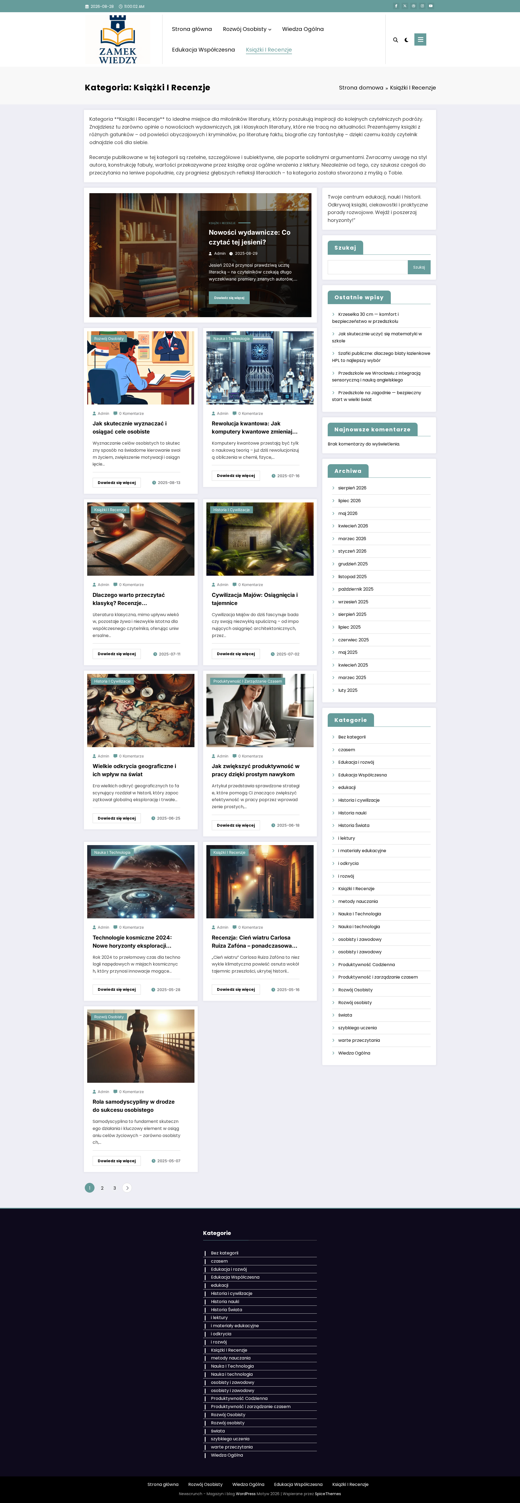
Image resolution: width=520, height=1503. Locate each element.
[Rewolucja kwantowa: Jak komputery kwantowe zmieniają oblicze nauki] (260, 367)
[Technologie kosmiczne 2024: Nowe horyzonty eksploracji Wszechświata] (140, 881)
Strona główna (192, 29)
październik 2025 (355, 589)
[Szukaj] (395, 39)
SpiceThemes (328, 1493)
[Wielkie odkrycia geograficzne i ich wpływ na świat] (140, 710)
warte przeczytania (359, 1040)
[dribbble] (413, 6)
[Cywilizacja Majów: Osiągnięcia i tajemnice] (260, 539)
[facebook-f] (396, 6)
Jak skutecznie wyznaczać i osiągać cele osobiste (130, 427)
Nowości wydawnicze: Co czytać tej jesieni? (250, 237)
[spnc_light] (406, 39)
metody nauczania (358, 901)
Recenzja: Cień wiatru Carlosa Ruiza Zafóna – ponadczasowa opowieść (252, 942)
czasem (346, 750)
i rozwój (346, 876)
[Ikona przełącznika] (420, 39)
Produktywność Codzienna (366, 964)
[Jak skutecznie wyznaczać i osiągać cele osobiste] (140, 367)
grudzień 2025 (353, 564)
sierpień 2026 (352, 488)
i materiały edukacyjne (362, 851)
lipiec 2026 (349, 501)
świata (345, 1015)
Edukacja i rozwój (356, 762)
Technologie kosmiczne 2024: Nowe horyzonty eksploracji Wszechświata (132, 942)
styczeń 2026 (352, 551)
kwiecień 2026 (353, 526)
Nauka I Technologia (359, 914)
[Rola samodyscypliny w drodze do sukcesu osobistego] (140, 1046)
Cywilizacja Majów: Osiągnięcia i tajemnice (255, 599)
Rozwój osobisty (109, 338)
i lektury (346, 838)
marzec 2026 (352, 539)
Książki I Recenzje (269, 49)
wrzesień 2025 (353, 602)
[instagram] (422, 6)
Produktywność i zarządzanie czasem (247, 681)
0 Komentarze (131, 413)
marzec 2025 (352, 677)
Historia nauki (352, 813)
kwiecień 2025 (353, 665)
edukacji (347, 787)
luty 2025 (348, 690)
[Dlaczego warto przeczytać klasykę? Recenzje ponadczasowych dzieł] (140, 539)
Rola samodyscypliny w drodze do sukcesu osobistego (134, 1105)
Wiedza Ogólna (303, 29)
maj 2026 (348, 513)
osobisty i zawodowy (360, 939)
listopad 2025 (352, 577)
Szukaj (345, 247)
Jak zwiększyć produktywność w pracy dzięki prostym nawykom (256, 770)
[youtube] (431, 6)
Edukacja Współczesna (203, 49)
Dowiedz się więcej (229, 298)
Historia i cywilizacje (231, 509)
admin (220, 253)
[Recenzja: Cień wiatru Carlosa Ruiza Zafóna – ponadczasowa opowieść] (260, 881)
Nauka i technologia (231, 338)
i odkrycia (348, 863)
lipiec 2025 (349, 627)
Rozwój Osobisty (244, 29)
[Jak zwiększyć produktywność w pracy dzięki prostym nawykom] (260, 710)
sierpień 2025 (352, 614)
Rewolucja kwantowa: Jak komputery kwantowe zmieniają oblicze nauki (253, 428)
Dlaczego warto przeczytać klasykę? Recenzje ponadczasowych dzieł (129, 599)
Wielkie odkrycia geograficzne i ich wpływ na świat (134, 770)
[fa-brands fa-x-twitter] (405, 6)
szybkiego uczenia (357, 1028)
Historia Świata (353, 825)
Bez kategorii (352, 737)
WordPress (246, 1493)
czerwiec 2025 (353, 640)
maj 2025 (348, 652)
